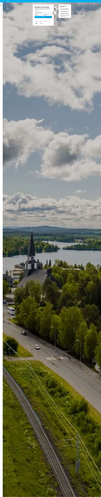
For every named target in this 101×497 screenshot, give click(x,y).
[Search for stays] (1, 5)
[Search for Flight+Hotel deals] (1, 8)
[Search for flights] (1, 3)
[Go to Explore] (1, 10)
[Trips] (1, 12)
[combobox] (37, 10)
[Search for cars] (1, 7)
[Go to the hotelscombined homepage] (6, 1)
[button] (1, 1)
